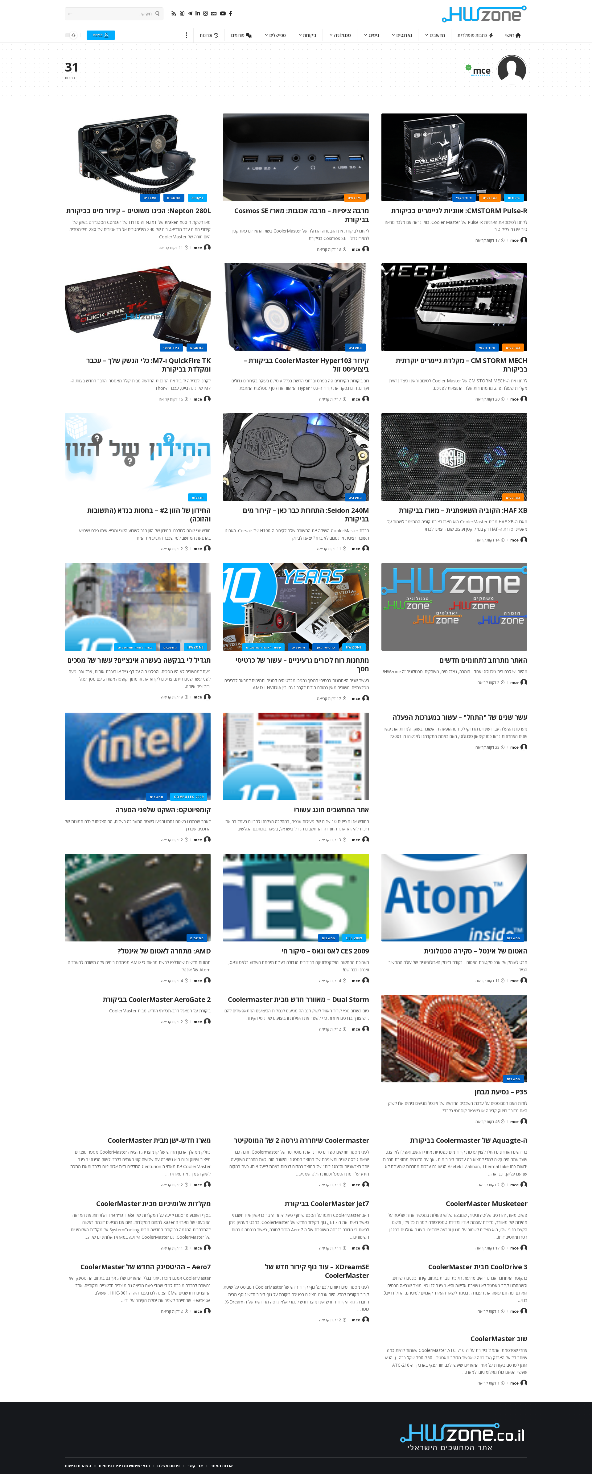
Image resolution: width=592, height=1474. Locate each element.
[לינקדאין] (198, 13)
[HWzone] (484, 14)
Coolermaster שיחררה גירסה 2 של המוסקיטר (301, 1140)
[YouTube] (222, 13)
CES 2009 (354, 938)
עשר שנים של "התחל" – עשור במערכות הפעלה (460, 717)
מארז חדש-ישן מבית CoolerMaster (159, 1140)
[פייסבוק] (230, 13)
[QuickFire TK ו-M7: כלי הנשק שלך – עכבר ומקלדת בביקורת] (138, 307)
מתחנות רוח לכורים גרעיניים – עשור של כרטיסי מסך (302, 664)
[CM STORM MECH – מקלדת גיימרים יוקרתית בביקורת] (454, 307)
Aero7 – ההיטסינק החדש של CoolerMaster (145, 1266)
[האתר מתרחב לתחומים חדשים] (454, 607)
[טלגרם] (190, 13)
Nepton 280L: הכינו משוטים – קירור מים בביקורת (138, 210)
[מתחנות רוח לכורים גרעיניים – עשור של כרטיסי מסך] (296, 607)
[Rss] (174, 13)
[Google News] (213, 13)
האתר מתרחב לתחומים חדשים (483, 660)
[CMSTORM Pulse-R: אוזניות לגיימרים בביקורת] (454, 157)
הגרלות (198, 497)
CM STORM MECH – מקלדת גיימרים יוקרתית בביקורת (462, 365)
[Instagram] (205, 13)
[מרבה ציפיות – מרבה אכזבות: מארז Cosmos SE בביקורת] (296, 157)
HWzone (354, 647)
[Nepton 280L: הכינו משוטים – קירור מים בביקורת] (138, 157)
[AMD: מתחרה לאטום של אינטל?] (138, 897)
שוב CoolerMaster (499, 1338)
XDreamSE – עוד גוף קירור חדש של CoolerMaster (317, 1271)
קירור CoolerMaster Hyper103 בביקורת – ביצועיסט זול (306, 365)
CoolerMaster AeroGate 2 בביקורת (157, 999)
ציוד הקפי (464, 198)
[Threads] (182, 13)
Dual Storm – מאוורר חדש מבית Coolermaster (298, 999)
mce (514, 240)
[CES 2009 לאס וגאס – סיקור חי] (296, 897)
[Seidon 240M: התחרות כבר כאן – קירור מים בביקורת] (296, 457)
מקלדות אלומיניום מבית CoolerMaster (153, 1203)
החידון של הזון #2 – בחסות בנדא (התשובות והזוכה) (149, 514)
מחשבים (173, 198)
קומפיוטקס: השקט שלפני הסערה (163, 809)
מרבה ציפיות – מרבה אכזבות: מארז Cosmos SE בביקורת (301, 215)
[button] (187, 35)
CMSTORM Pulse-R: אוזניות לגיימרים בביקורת (459, 210)
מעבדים (150, 198)
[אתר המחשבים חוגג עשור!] (296, 756)
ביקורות (514, 198)
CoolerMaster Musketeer (486, 1203)
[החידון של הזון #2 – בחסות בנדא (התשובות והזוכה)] (138, 457)
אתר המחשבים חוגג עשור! (331, 809)
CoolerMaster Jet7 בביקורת (327, 1203)
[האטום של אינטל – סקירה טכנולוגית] (454, 897)
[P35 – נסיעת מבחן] (454, 1038)
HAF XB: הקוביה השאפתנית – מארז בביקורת (463, 510)
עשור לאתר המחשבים (263, 647)
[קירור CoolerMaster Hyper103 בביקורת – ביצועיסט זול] (296, 307)
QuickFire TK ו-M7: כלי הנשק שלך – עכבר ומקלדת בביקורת (148, 365)
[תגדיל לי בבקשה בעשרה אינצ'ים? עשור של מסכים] (138, 607)
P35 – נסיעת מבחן (501, 1091)
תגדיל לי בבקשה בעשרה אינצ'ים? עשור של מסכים (139, 660)
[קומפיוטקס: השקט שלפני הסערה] (138, 756)
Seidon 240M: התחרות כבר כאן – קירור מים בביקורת (306, 514)
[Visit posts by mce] (523, 240)
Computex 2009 (189, 797)
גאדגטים (490, 198)
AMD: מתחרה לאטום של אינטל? (164, 950)
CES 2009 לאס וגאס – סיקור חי (325, 950)
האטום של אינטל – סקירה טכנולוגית (475, 950)
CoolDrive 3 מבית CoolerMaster (478, 1266)
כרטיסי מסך (325, 647)
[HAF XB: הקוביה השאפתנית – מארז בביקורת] (454, 457)
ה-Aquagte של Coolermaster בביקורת (469, 1140)
